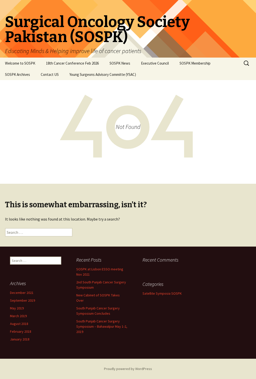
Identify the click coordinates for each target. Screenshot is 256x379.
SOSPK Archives (17, 74)
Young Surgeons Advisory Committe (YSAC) (103, 74)
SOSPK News (120, 63)
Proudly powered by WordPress (128, 368)
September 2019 (22, 300)
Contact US (50, 74)
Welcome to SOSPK (20, 63)
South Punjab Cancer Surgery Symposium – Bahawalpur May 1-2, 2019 (101, 326)
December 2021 (22, 292)
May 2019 (17, 308)
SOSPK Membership (195, 63)
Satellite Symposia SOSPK (162, 293)
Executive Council (155, 63)
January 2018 (20, 339)
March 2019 (18, 316)
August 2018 (19, 323)
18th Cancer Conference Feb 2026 (72, 63)
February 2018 (20, 331)
